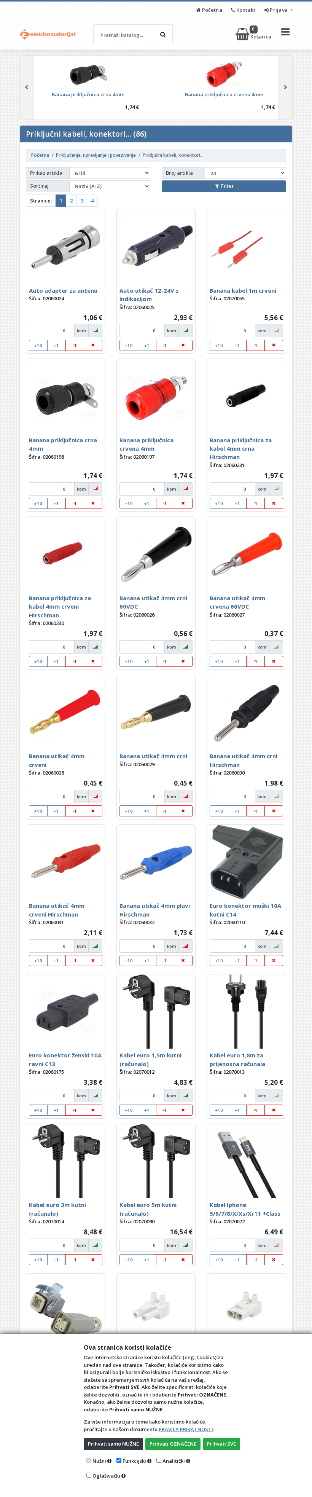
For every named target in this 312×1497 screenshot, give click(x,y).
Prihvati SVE (221, 1443)
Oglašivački (106, 1475)
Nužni (99, 1460)
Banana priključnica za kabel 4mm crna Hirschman (241, 448)
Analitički (173, 1460)
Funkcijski (134, 1460)
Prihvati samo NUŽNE (113, 1443)
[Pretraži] (162, 34)
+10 (38, 345)
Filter (227, 185)
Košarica (261, 34)
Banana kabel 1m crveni (243, 290)
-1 (75, 345)
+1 (56, 345)
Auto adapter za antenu (63, 290)
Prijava (279, 9)
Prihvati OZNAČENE (173, 1443)
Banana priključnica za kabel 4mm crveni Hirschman (60, 606)
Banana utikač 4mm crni (153, 756)
